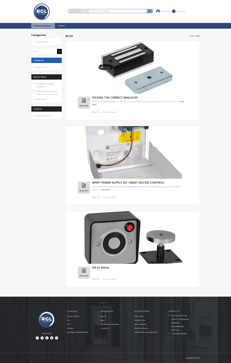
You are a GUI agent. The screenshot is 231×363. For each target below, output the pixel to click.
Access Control (110, 112)
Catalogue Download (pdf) (77, 332)
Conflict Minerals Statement (146, 332)
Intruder (70, 328)
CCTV (69, 324)
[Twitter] (42, 338)
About (103, 316)
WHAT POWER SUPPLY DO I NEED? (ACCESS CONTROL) (128, 182)
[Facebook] (37, 338)
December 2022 (43, 116)
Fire (68, 320)
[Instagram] (56, 338)
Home (192, 36)
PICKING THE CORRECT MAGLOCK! (115, 97)
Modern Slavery (141, 328)
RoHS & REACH (140, 324)
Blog (102, 320)
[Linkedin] (46, 338)
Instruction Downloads (110, 324)
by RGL (97, 112)
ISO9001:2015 (140, 320)
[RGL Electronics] (42, 11)
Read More (106, 190)
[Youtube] (51, 338)
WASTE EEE (139, 316)
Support (61, 25)
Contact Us (181, 11)
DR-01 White (100, 267)
